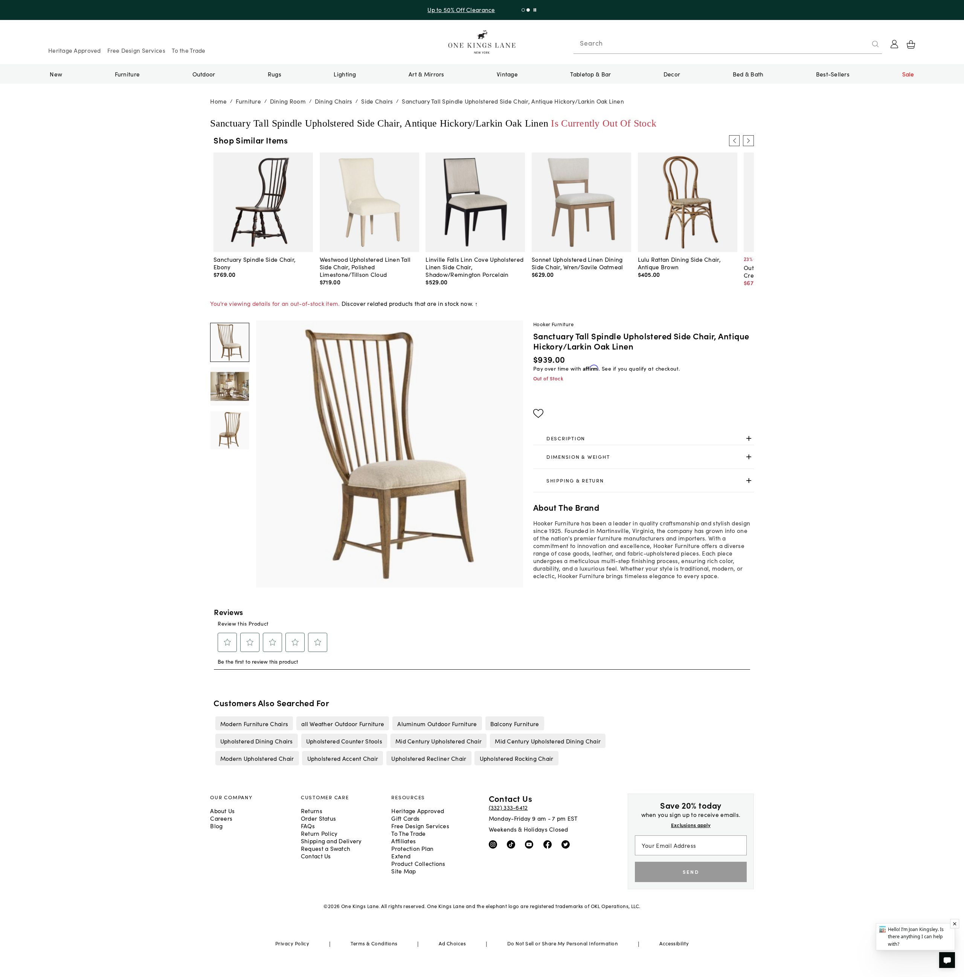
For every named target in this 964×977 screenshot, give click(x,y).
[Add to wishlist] (538, 413)
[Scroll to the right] (748, 140)
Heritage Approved (74, 50)
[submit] (875, 44)
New (56, 74)
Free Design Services (136, 50)
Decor (672, 74)
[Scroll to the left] (734, 140)
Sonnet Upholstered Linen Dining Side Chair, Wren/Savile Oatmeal (577, 263)
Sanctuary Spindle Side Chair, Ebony (255, 263)
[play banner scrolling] (535, 10)
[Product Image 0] (229, 342)
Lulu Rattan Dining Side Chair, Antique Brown (679, 263)
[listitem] (254, 723)
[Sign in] (894, 44)
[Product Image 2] (229, 430)
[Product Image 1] (229, 386)
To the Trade (188, 50)
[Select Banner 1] (528, 10)
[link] (643, 438)
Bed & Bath (748, 74)
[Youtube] (531, 843)
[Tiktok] (513, 843)
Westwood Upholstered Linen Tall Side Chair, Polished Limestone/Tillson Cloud (365, 266)
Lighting (345, 74)
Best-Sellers (833, 74)
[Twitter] (567, 843)
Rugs (274, 74)
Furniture (127, 74)
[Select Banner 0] (523, 10)
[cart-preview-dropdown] (911, 44)
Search (591, 43)
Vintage (507, 74)
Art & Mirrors (426, 74)
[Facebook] (549, 843)
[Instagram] (494, 843)
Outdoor (203, 74)
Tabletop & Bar (590, 74)
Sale (908, 74)
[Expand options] (748, 438)
